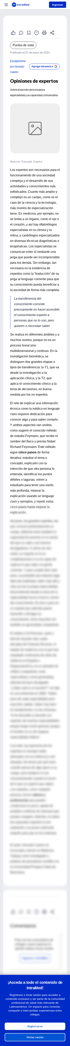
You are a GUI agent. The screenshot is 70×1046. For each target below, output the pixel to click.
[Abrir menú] (6, 5)
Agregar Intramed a (42, 66)
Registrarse (35, 1026)
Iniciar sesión (35, 1037)
